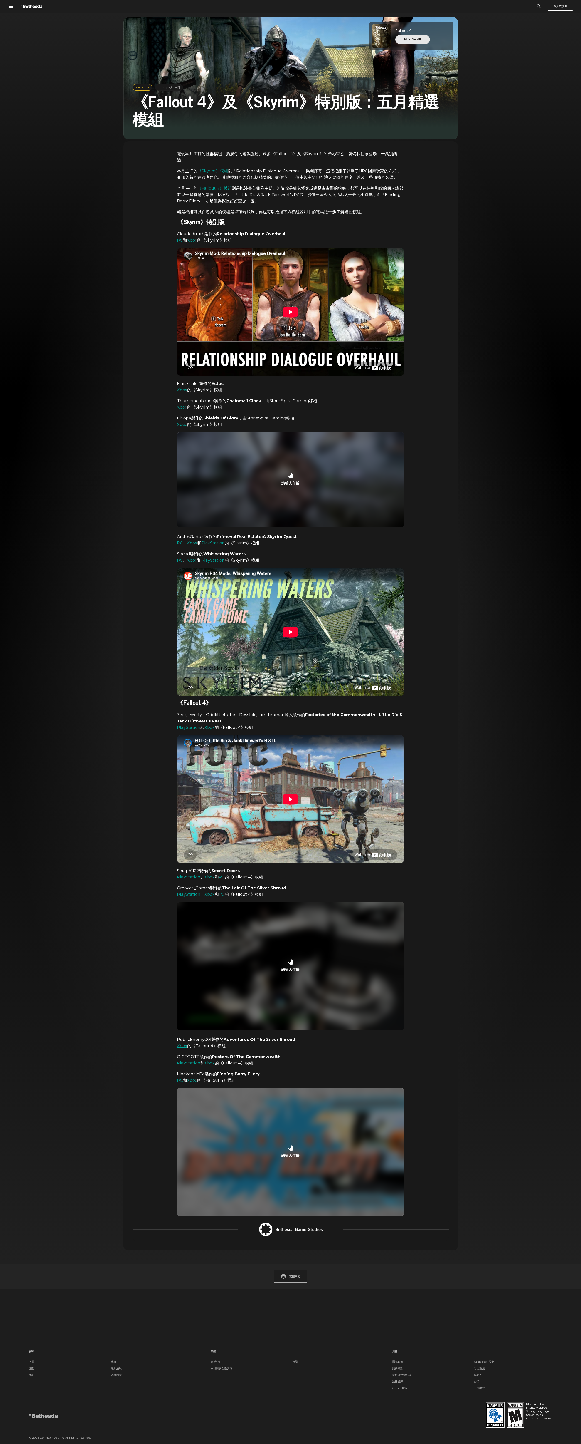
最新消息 (116, 1368)
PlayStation (213, 543)
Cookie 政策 (399, 1388)
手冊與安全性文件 (221, 1368)
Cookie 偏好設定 (484, 1361)
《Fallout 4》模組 (214, 188)
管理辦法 (479, 1368)
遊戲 (31, 1368)
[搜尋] (539, 6)
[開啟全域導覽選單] (11, 6)
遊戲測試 (116, 1375)
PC (180, 240)
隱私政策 (397, 1361)
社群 (113, 1361)
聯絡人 (478, 1375)
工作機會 (479, 1388)
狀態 (295, 1361)
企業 (476, 1381)
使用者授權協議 (401, 1375)
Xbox (192, 240)
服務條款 (397, 1368)
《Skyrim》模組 (212, 171)
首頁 (31, 1361)
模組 (31, 1375)
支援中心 (216, 1361)
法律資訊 (397, 1381)
